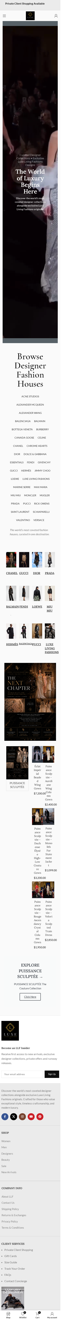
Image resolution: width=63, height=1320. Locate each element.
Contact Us (8, 1202)
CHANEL (12, 573)
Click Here (30, 996)
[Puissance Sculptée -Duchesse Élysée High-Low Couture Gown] (37, 816)
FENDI (23, 606)
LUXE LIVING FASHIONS (52, 648)
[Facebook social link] (4, 1116)
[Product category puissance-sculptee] (17, 768)
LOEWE (37, 606)
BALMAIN (12, 606)
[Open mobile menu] (4, 15)
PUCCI (36, 644)
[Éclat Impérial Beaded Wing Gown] (37, 754)
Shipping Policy (10, 1209)
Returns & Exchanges (14, 1215)
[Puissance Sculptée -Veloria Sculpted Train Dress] (48, 889)
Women (5, 1141)
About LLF (7, 1196)
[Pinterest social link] (39, 1116)
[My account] (55, 15)
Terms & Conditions (13, 1227)
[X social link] (13, 1116)
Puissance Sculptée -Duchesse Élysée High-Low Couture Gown (37, 850)
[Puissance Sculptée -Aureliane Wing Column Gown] (48, 754)
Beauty (5, 1159)
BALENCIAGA (25, 643)
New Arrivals (8, 1172)
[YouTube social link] (31, 1116)
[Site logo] (30, 15)
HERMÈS (12, 644)
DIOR (36, 573)
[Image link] (10, 1030)
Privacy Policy (10, 1221)
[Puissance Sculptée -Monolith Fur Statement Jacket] (48, 816)
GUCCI (23, 573)
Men (4, 1147)
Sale (3, 1166)
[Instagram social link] (22, 1116)
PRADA (49, 573)
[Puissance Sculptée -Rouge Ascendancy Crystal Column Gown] (37, 889)
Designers (7, 1153)
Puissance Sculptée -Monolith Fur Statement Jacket (48, 847)
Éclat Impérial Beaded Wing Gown (37, 777)
